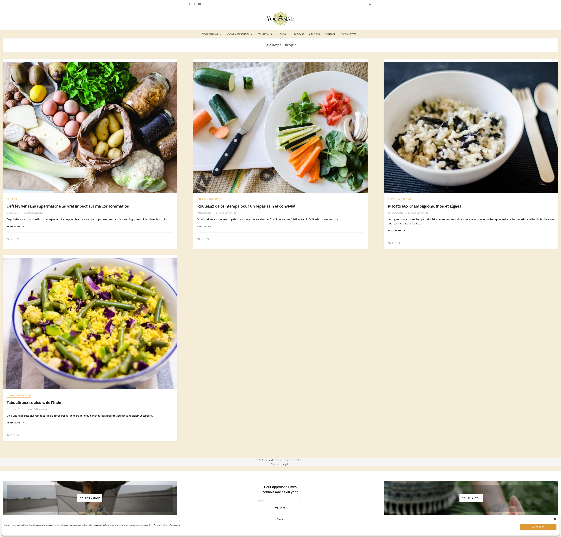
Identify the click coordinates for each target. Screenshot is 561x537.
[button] (555, 519)
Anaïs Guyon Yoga (35, 212)
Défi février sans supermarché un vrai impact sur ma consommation (68, 206)
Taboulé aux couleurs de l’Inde (34, 402)
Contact (330, 34)
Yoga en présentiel (238, 34)
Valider (280, 508)
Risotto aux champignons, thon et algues (424, 206)
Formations (264, 34)
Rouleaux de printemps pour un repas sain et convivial (246, 206)
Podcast (299, 34)
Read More (15, 226)
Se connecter (348, 34)
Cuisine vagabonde (209, 199)
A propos (314, 34)
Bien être (12, 199)
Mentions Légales (280, 464)
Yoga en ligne (210, 34)
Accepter (538, 527)
